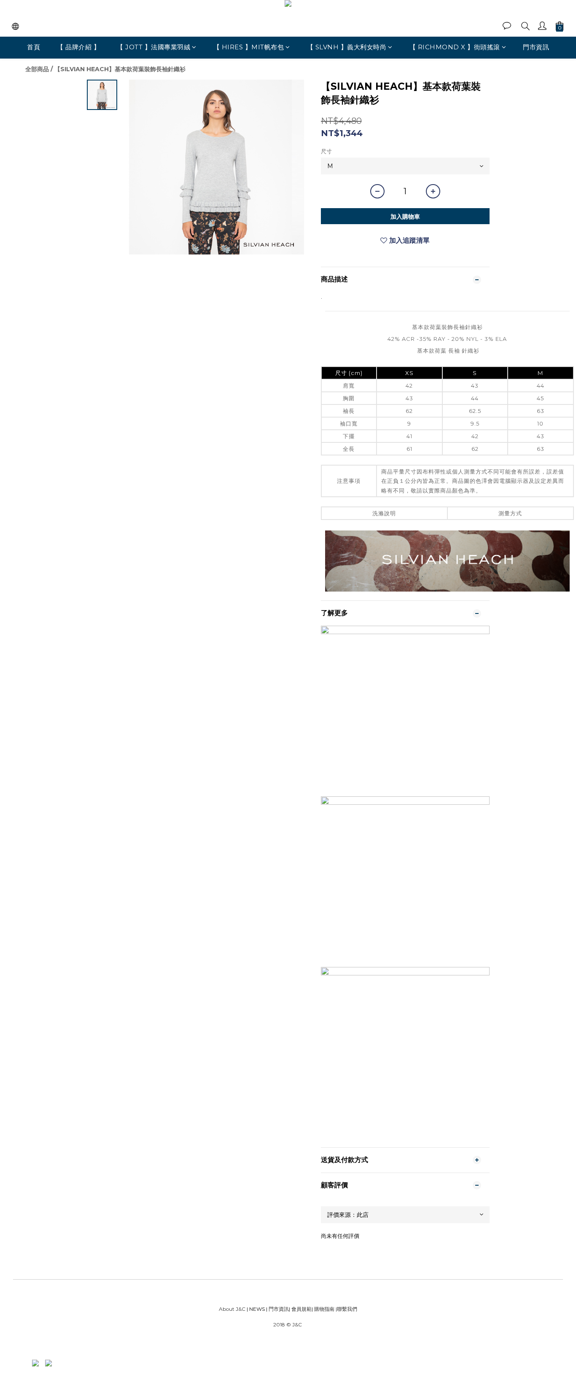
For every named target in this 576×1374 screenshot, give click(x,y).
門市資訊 (536, 47)
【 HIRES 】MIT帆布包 (248, 47)
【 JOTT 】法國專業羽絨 (153, 47)
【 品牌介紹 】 (78, 47)
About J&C (232, 1309)
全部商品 (37, 69)
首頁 (33, 47)
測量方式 (510, 513)
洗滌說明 (384, 513)
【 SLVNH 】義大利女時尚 (347, 47)
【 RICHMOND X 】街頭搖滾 (454, 47)
